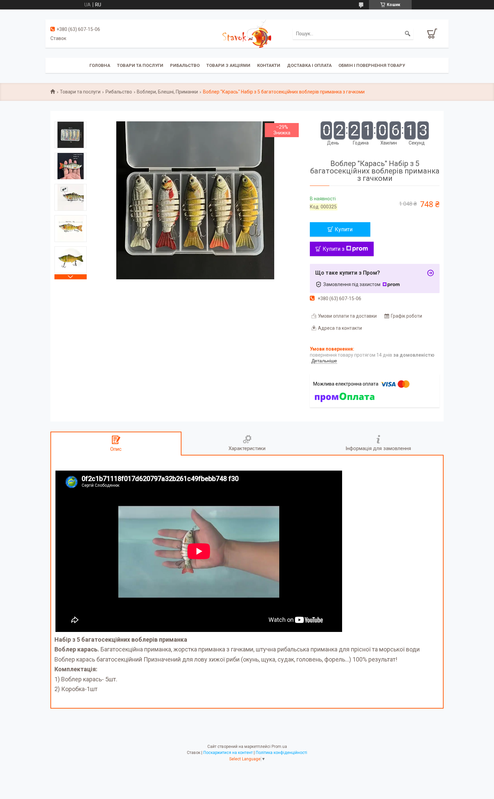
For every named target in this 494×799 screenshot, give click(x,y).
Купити (344, 229)
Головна (99, 65)
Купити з (333, 249)
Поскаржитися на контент (228, 752)
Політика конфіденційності (281, 752)
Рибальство (185, 65)
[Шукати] (407, 33)
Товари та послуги (140, 65)
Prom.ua (279, 746)
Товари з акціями (228, 65)
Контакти (268, 65)
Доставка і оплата (309, 65)
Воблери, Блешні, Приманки (167, 91)
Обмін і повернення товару (371, 65)
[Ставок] (246, 33)
